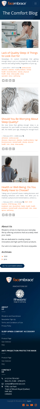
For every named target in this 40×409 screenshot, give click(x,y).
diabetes (11, 70)
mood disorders (12, 72)
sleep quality (15, 74)
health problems (20, 70)
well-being (16, 76)
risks (8, 144)
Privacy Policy (6, 326)
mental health (16, 142)
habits (23, 206)
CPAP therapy (12, 204)
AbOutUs (5, 308)
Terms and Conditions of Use (12, 322)
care (10, 206)
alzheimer (5, 138)
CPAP (26, 202)
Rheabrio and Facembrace (11, 316)
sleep (8, 74)
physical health (23, 208)
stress (11, 76)
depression (12, 140)
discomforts (16, 206)
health (28, 206)
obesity (20, 72)
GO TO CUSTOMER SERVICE (12, 266)
